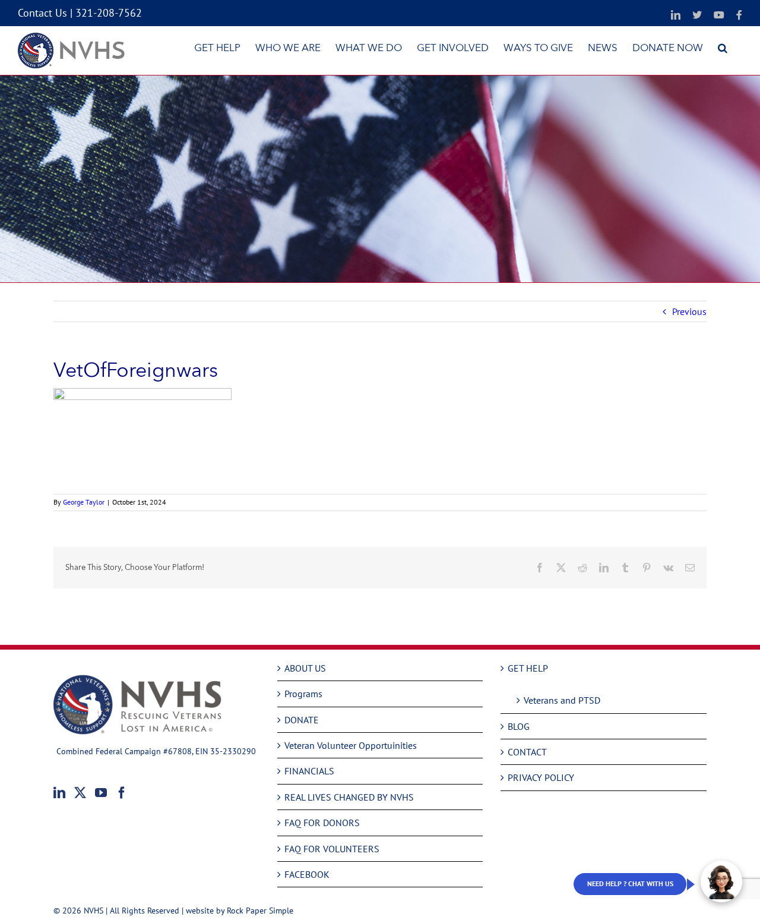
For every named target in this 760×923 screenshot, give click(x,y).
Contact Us (42, 13)
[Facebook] (122, 793)
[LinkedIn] (59, 793)
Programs (303, 694)
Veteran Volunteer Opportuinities (350, 745)
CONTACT (527, 752)
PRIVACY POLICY (541, 777)
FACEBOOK (307, 874)
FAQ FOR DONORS (322, 823)
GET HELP (528, 668)
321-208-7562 (108, 13)
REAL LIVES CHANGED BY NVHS (349, 797)
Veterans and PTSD (562, 700)
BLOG (519, 726)
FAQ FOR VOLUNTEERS (331, 849)
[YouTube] (101, 793)
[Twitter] (80, 793)
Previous (689, 311)
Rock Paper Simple (260, 910)
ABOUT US (305, 668)
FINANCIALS (309, 771)
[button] (722, 47)
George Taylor (83, 501)
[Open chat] (721, 881)
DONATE (301, 720)
